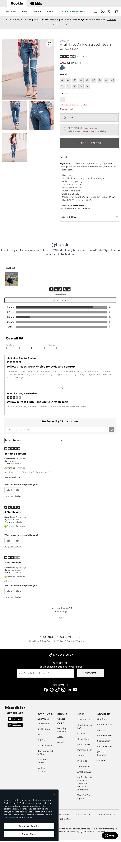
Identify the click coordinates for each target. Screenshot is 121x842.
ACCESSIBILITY (82, 814)
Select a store (90, 128)
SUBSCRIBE (90, 673)
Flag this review (12, 496)
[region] (29, 815)
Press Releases (104, 746)
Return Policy (83, 744)
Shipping (81, 755)
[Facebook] (46, 689)
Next (61, 617)
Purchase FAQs (84, 749)
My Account (43, 723)
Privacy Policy (10, 817)
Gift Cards (42, 740)
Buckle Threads (104, 724)
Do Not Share (29, 834)
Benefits (61, 742)
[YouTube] (75, 689)
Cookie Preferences (106, 814)
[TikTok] (57, 689)
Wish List (41, 734)
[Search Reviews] (111, 429)
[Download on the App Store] (15, 718)
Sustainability (104, 740)
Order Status (83, 739)
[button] (11, 11)
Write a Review (60, 300)
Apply (60, 736)
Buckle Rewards (45, 729)
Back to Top (60, 611)
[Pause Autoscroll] (60, 24)
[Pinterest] (52, 689)
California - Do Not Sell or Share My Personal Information (84, 783)
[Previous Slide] (54, 24)
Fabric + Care (68, 217)
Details (64, 157)
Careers (101, 730)
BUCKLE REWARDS (73, 11)
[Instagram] (63, 689)
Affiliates (101, 760)
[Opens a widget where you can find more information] (110, 835)
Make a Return (44, 745)
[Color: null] (62, 68)
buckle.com (41, 800)
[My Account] (102, 11)
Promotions (83, 760)
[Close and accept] (54, 794)
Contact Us (82, 733)
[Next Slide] (66, 24)
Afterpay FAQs (84, 771)
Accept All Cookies (29, 826)
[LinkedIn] (69, 689)
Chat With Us (84, 719)
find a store (63, 654)
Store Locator (83, 766)
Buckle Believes (104, 735)
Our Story (102, 719)
